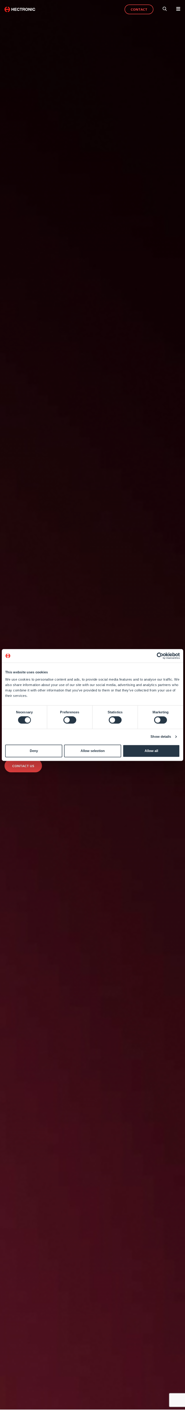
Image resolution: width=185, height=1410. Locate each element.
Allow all (151, 751)
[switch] (69, 720)
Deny (34, 751)
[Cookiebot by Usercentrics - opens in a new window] (160, 655)
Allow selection (93, 751)
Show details (160, 737)
